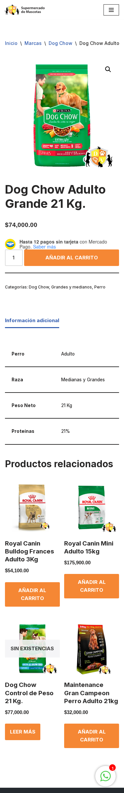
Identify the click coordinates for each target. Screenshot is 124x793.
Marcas (33, 43)
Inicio (11, 43)
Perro (99, 286)
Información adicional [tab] (32, 320)
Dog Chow (60, 43)
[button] (108, 69)
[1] (105, 779)
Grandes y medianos (71, 286)
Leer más (22, 732)
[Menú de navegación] (111, 10)
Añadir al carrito (71, 257)
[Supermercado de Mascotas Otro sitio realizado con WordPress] (25, 10)
